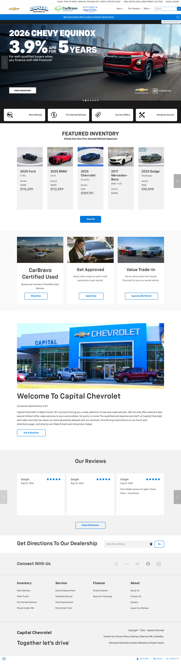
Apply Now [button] (91, 296)
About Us (135, 591)
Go (159, 544)
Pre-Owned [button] (133, 9)
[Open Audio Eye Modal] (131, 658)
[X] (116, 564)
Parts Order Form (63, 608)
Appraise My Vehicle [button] (141, 296)
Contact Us (136, 597)
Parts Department (64, 602)
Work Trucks (23, 597)
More (146, 9)
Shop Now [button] (36, 296)
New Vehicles (23, 591)
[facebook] (148, 564)
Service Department (65, 591)
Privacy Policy (122, 637)
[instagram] (159, 564)
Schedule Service (63, 597)
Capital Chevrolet (155, 631)
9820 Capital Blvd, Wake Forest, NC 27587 (143, 2)
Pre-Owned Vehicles (27, 602)
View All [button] (90, 219)
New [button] (119, 9)
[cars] (127, 564)
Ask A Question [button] (31, 433)
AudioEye (158, 637)
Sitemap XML (146, 637)
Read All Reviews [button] (90, 525)
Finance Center (100, 591)
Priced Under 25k (25, 608)
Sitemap (134, 637)
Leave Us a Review (140, 608)
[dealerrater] (137, 564)
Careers (134, 602)
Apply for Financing (102, 597)
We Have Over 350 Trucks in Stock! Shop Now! (88, 17)
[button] (83, 100)
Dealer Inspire (157, 643)
